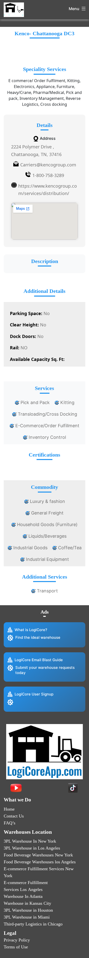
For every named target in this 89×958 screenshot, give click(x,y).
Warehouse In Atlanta (23, 896)
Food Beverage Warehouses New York (38, 854)
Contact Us (14, 816)
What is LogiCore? (31, 629)
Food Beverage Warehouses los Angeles (40, 861)
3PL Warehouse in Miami (27, 917)
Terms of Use (16, 946)
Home (9, 809)
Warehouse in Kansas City (27, 903)
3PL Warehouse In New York (30, 841)
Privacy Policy (17, 940)
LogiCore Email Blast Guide (39, 659)
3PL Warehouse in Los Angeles (32, 848)
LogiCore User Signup (34, 694)
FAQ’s (9, 822)
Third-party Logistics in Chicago (33, 924)
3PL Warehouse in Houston (28, 910)
